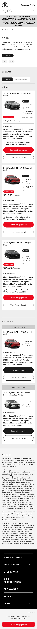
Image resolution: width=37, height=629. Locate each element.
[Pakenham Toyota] (5, 4)
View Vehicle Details (18, 157)
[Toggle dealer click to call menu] (4, 11)
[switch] (16, 79)
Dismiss (30, 612)
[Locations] (9, 11)
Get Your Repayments (18, 150)
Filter (8, 72)
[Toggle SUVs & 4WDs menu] (29, 564)
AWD (11, 61)
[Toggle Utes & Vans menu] (29, 571)
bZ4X (8, 29)
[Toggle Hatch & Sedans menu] (29, 557)
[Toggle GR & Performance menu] (29, 580)
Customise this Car (18, 370)
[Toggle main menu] (33, 11)
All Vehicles (7, 56)
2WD (4, 61)
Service (8, 596)
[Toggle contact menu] (29, 588)
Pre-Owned (11, 589)
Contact (9, 603)
